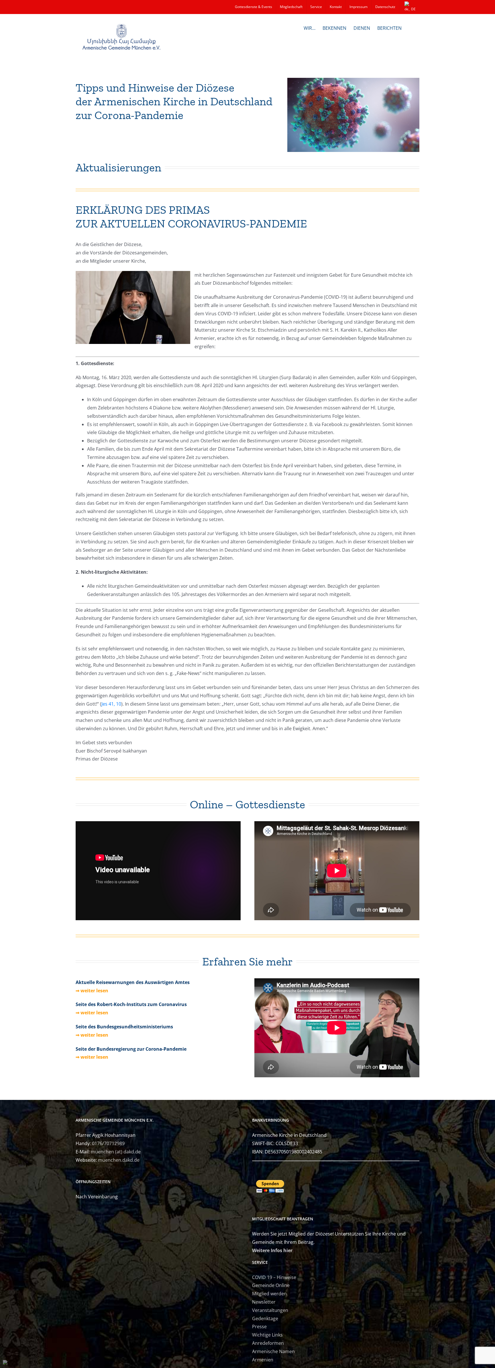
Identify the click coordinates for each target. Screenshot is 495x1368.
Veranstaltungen (270, 1310)
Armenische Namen (273, 1351)
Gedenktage (265, 1318)
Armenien (262, 1360)
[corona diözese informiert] (353, 80)
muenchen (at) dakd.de (116, 1152)
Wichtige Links (267, 1335)
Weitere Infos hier (272, 1250)
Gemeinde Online (271, 1285)
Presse (259, 1326)
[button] (410, 27)
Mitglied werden (269, 1293)
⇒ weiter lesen (92, 990)
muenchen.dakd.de (119, 1160)
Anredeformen (268, 1343)
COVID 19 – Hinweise (274, 1277)
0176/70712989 (108, 1143)
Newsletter (264, 1302)
